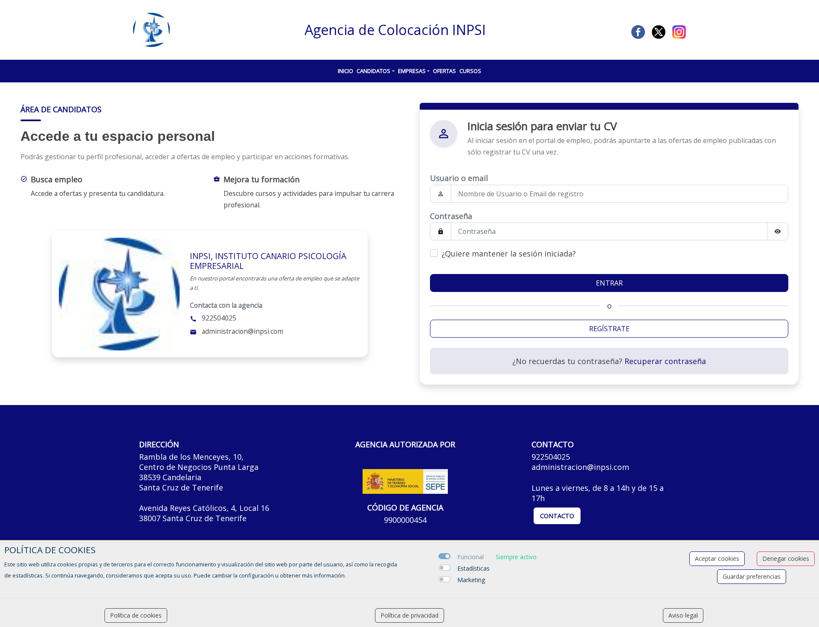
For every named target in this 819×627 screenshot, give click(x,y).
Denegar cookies (785, 558)
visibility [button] (777, 231)
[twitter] (658, 31)
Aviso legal (683, 615)
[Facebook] (638, 31)
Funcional (470, 557)
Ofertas (444, 71)
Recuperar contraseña (665, 361)
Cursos (470, 71)
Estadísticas (473, 568)
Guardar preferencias (752, 576)
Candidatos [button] (373, 71)
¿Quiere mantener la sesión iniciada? (508, 253)
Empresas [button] (412, 71)
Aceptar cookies (717, 558)
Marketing (471, 580)
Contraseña (451, 216)
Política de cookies (136, 615)
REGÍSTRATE (609, 328)
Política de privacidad (409, 615)
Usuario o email (459, 178)
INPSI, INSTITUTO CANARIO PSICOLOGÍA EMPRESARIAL (268, 261)
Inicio (345, 71)
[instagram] (679, 31)
